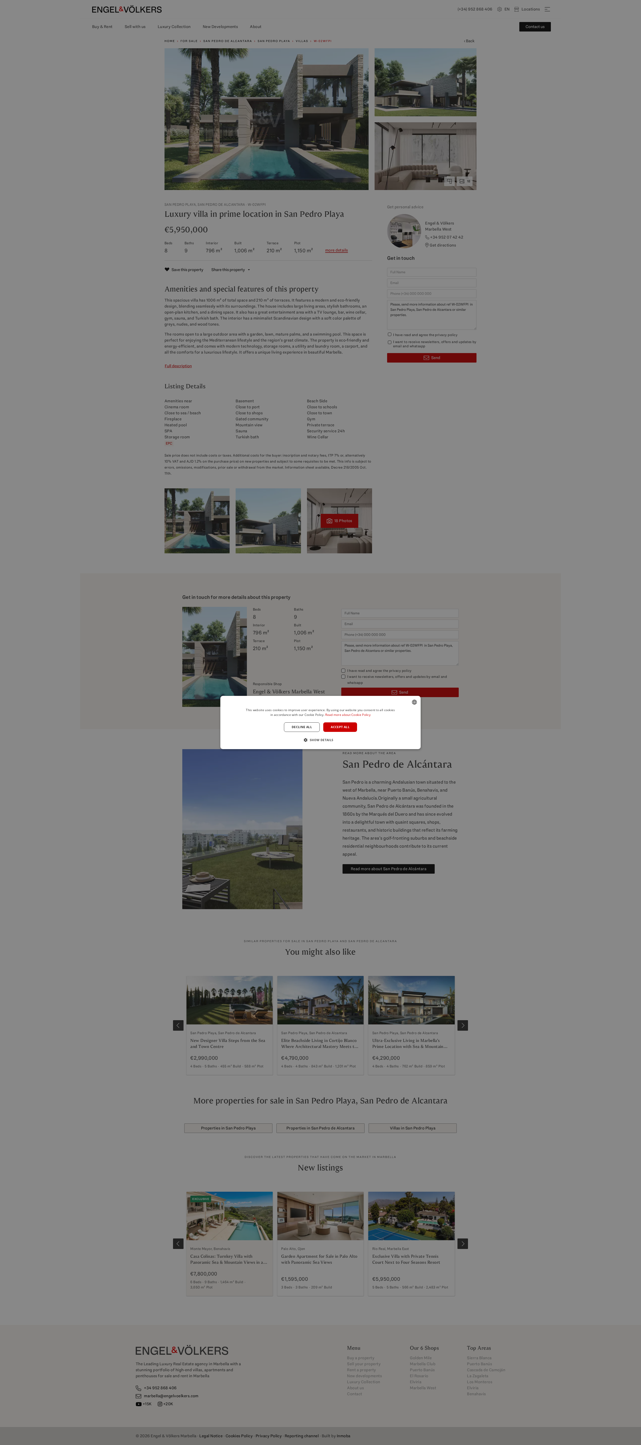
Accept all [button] (340, 727)
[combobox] (414, 702)
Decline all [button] (302, 727)
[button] (320, 740)
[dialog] (320, 722)
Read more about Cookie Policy (348, 715)
